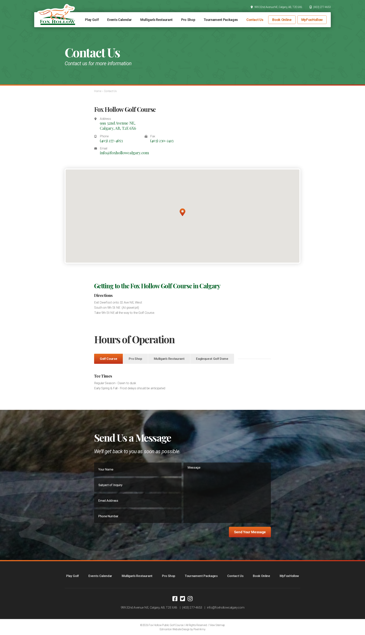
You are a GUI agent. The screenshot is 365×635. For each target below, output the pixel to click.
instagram (190, 599)
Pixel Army (200, 629)
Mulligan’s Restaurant (169, 359)
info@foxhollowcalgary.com (124, 152)
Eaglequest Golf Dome (212, 359)
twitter (182, 599)
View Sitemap (217, 625)
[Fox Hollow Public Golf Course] (56, 14)
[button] (182, 212)
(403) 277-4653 (322, 7)
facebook (175, 599)
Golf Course (108, 359)
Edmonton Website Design (175, 629)
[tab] (108, 359)
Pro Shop (135, 359)
